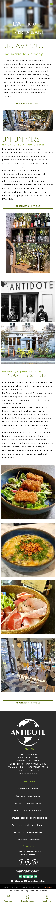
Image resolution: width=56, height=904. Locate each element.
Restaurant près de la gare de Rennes (28, 818)
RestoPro (48, 887)
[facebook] (21, 864)
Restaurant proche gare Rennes (28, 825)
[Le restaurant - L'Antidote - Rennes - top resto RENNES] (28, 120)
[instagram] (28, 864)
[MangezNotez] (35, 864)
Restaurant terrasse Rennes (28, 832)
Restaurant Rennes (28, 789)
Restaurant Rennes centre (28, 803)
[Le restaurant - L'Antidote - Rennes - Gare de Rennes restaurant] (28, 243)
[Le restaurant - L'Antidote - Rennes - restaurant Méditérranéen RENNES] (28, 607)
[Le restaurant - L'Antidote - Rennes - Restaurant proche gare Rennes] (28, 301)
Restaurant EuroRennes (28, 840)
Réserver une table (28, 103)
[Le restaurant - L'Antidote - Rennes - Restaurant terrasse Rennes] (28, 343)
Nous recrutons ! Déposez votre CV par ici (28, 890)
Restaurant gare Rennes (28, 796)
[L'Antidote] (28, 871)
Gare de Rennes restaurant (28, 810)
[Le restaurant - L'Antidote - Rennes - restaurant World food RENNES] (28, 549)
